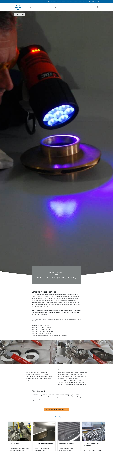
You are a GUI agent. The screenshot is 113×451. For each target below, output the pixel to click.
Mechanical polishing (50, 7)
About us (75, 1)
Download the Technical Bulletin (56, 409)
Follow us (69, 1)
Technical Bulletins (60, 1)
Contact (84, 1)
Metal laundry (27, 7)
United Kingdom (93, 1)
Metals (44, 1)
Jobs (80, 1)
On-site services (37, 7)
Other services (51, 1)
